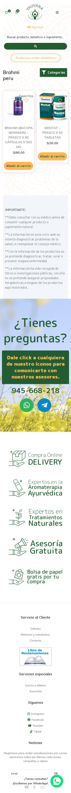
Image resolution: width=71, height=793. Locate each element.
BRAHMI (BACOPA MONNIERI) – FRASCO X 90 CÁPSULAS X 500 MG (19, 137)
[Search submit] (35, 46)
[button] (57, 12)
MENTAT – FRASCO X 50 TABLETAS (52, 132)
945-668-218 (36, 390)
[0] (6, 12)
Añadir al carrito (18, 166)
